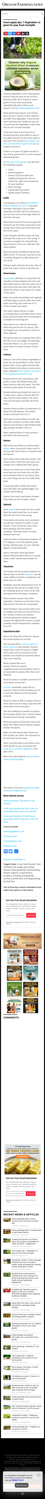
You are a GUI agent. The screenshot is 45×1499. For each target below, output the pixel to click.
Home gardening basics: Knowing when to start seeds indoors (27, 1231)
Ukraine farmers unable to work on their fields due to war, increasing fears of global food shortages (25, 1387)
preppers (7, 876)
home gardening (18, 870)
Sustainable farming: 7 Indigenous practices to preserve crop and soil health (25, 1417)
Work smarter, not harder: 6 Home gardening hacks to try (25, 1368)
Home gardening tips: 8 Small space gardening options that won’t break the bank (20, 819)
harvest (6, 870)
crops (19, 864)
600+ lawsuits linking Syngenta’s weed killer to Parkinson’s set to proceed (26, 1407)
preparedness (26, 873)
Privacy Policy (18, 1480)
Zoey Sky (18, 29)
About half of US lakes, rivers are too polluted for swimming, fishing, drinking (26, 1305)
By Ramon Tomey (26, 1298)
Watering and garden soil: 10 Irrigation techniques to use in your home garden (26, 1326)
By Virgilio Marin (25, 1342)
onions (6, 448)
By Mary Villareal (25, 1269)
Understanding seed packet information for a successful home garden (25, 1337)
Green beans (9, 278)
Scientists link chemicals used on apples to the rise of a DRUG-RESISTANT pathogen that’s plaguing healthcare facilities (26, 1292)
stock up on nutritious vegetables (18, 749)
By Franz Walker (25, 1319)
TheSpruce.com (10, 836)
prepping (17, 876)
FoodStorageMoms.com (28, 108)
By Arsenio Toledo (26, 1246)
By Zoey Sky (24, 1226)
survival (6, 878)
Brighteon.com (9, 846)
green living (29, 867)
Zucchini (7, 687)
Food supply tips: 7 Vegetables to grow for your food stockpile (25, 1252)
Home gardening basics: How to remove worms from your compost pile (25, 1221)
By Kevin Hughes (25, 1285)
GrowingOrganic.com (12, 841)
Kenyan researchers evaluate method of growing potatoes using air (26, 1315)
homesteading (33, 870)
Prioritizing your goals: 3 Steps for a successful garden (25, 1377)
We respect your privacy (31, 1461)
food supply (17, 867)
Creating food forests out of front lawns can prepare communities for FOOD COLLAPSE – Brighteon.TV (25, 1242)
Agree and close (21, 1485)
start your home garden (16, 162)
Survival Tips (9, 881)
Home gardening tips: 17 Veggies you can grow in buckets (26, 1428)
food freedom (29, 864)
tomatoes (29, 574)
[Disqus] (22, 1051)
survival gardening (32, 878)
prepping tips (28, 876)
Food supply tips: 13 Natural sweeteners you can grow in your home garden (24, 1358)
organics (15, 873)
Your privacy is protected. (13, 922)
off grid (6, 873)
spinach (11, 509)
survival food (17, 878)
